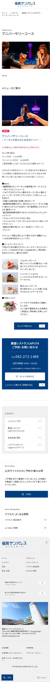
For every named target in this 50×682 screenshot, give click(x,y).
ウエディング (30, 558)
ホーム (4, 13)
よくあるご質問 (31, 571)
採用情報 (29, 648)
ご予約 (8, 677)
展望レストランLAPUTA (31, 13)
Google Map (35, 631)
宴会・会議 (5, 571)
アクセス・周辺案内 (32, 566)
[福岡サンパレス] (25, 4)
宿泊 (3, 566)
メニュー (44, 677)
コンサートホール (32, 562)
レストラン (15, 13)
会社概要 (5, 648)
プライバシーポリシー (34, 653)
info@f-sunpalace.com (11, 636)
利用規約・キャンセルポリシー (12, 653)
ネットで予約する (26, 376)
